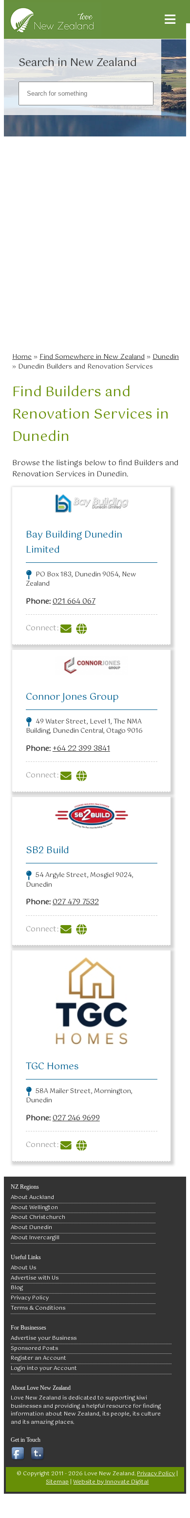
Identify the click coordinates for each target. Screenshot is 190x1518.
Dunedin (165, 357)
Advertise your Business (43, 1338)
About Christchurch (38, 1217)
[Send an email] (67, 628)
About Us (23, 1268)
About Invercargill (35, 1237)
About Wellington (34, 1207)
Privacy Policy (30, 1298)
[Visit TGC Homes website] (83, 1145)
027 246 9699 (76, 1118)
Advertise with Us (34, 1278)
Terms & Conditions (38, 1308)
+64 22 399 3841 (81, 748)
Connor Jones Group (72, 697)
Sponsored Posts (34, 1348)
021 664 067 (74, 601)
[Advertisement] (95, 247)
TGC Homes (52, 1066)
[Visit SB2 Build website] (83, 929)
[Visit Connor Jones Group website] (83, 775)
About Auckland (32, 1197)
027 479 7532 (76, 902)
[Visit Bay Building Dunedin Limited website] (83, 628)
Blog (17, 1287)
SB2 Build (47, 850)
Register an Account (38, 1358)
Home (22, 357)
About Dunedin (31, 1227)
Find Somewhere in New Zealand (92, 357)
